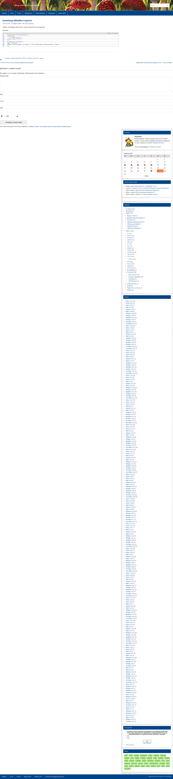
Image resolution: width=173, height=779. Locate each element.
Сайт (1, 108)
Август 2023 (129, 375)
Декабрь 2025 (130, 317)
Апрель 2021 (129, 433)
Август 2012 (129, 645)
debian (140, 763)
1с (126, 755)
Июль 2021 (129, 427)
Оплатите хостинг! (155, 147)
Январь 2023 (130, 389)
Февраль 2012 (130, 657)
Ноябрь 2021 (130, 418)
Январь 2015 (130, 587)
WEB (26, 23)
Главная (4, 13)
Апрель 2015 (129, 581)
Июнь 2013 (129, 624)
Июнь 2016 (129, 552)
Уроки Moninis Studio (133, 288)
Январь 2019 (130, 488)
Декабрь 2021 (130, 416)
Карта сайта (62, 13)
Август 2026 (129, 301)
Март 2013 (129, 631)
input (143, 765)
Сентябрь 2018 (130, 497)
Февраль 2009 (130, 696)
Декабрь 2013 (130, 614)
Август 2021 (129, 424)
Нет (128, 738)
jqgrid (144, 760)
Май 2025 (129, 332)
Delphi (129, 248)
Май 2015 (129, 579)
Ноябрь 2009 (130, 692)
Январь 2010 (130, 688)
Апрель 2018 (130, 507)
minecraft (162, 763)
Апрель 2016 (130, 556)
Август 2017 (129, 523)
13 (144, 165)
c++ (126, 765)
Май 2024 (129, 357)
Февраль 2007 (130, 711)
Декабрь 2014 (130, 589)
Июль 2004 (129, 715)
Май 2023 (129, 381)
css (158, 765)
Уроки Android (40, 13)
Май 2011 (128, 668)
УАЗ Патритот (132, 281)
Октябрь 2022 (130, 396)
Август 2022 (129, 400)
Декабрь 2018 (130, 490)
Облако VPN (38, 776)
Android (129, 236)
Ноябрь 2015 (130, 567)
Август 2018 (129, 499)
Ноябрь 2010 (130, 678)
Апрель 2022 (130, 408)
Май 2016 (129, 554)
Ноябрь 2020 (130, 443)
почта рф (134, 763)
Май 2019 (129, 480)
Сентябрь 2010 (130, 682)
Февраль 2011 (130, 672)
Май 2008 (129, 701)
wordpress (150, 760)
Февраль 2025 (130, 338)
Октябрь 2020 (130, 445)
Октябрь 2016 (130, 544)
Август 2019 (129, 474)
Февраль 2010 (130, 686)
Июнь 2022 (129, 404)
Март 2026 (129, 311)
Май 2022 (129, 406)
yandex (153, 765)
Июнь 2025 (129, 330)
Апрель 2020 (130, 457)
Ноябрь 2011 (129, 663)
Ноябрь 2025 (130, 319)
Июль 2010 (129, 684)
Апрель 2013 (129, 628)
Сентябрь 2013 (130, 618)
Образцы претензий (133, 228)
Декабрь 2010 (130, 676)
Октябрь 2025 (130, 322)
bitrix (128, 242)
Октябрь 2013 (130, 616)
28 (151, 171)
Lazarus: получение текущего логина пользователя (153, 188)
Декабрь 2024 (130, 342)
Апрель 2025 (130, 334)
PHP (128, 262)
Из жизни (30, 23)
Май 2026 (129, 307)
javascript (143, 755)
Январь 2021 (130, 439)
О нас (12, 13)
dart (155, 757)
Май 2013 (129, 626)
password (36, 58)
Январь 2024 (130, 365)
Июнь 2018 (129, 503)
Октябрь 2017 (130, 519)
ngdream (128, 188)
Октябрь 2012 (130, 641)
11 (131, 165)
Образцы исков (132, 226)
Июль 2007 (129, 707)
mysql (136, 755)
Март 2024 (129, 361)
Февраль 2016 (130, 560)
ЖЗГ (7, 5)
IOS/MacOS (131, 252)
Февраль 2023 (130, 387)
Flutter (129, 250)
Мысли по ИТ (132, 275)
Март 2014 (129, 608)
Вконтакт (161, 143)
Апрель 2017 (129, 532)
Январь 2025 (130, 340)
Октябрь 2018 (130, 495)
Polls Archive (130, 745)
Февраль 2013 (130, 633)
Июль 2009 (129, 694)
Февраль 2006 (130, 713)
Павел (128, 231)
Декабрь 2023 (130, 367)
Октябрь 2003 (130, 721)
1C (128, 233)
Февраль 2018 (130, 511)
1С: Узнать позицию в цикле (149, 194)
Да (128, 736)
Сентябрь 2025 (130, 324)
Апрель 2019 (130, 482)
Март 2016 (129, 558)
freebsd (163, 755)
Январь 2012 (130, 659)
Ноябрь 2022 (130, 394)
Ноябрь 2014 (130, 591)
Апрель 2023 (130, 383)
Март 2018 (129, 509)
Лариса (128, 213)
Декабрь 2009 (130, 690)
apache (129, 238)
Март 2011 (129, 670)
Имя (1, 94)
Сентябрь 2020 (130, 447)
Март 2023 (129, 385)
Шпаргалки (51, 13)
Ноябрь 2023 (130, 369)
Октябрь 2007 (130, 705)
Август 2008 (129, 698)
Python (129, 264)
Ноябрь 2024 (130, 344)
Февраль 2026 (130, 313)
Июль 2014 (129, 600)
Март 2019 (129, 484)
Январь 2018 (130, 513)
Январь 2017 (130, 538)
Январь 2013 (130, 635)
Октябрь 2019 (130, 470)
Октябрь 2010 (130, 680)
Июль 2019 (129, 476)
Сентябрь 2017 (130, 521)
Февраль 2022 (130, 412)
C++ (128, 244)
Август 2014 (129, 598)
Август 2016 (129, 548)
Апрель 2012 (129, 653)
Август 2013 (129, 620)
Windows (130, 268)
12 (138, 165)
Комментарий (4, 76)
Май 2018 (129, 505)
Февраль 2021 (130, 437)
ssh (168, 763)
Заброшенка (28, 13)
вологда (161, 757)
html (126, 760)
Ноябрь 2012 (130, 639)
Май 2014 (129, 604)
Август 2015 (129, 573)
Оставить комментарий (12, 58)
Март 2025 (129, 336)
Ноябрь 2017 (130, 517)
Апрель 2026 (130, 309)
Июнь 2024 (129, 354)
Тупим (129, 286)
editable (29, 58)
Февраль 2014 (130, 610)
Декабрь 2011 (130, 661)
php (131, 755)
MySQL (130, 259)
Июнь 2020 (129, 453)
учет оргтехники (154, 763)
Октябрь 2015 (130, 569)
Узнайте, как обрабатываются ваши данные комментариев (52, 126)
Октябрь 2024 (130, 346)
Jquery (143, 757)
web (163, 765)
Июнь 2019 (129, 478)
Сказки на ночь (132, 284)
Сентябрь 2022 (130, 398)
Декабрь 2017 (130, 515)
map (168, 765)
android (132, 760)
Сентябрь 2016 (130, 546)
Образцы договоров (133, 224)
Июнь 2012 (129, 649)
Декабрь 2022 (130, 392)
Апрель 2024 (130, 359)
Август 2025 (129, 326)
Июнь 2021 (129, 429)
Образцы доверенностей (135, 222)
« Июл (146, 176)
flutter (127, 758)
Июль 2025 (129, 328)
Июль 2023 (129, 377)
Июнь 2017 (129, 527)
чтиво (137, 757)
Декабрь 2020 (130, 441)
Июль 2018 (129, 501)
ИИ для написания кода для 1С (150, 190)
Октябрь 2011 (130, 666)
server (146, 763)
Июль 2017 (129, 526)
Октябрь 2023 (130, 371)
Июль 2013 (129, 622)
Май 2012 (129, 651)
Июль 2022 (129, 402)
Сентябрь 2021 (130, 422)
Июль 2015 (129, 575)
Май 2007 (129, 709)
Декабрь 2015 (130, 565)
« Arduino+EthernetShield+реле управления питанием (16, 62)
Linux (129, 256)
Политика (131, 279)
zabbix (131, 765)
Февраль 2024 (130, 363)
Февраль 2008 (130, 703)
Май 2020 (129, 455)
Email (2, 101)
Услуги (19, 13)
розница (127, 763)
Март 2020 (129, 460)
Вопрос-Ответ (131, 216)
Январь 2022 (130, 414)
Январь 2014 (130, 612)
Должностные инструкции (135, 218)
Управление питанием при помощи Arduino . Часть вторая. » (154, 62)
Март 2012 (129, 655)
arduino (129, 240)
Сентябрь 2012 (130, 643)
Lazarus (129, 254)
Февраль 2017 (130, 536)
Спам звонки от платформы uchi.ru (146, 186)
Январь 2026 (130, 315)
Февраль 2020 (130, 462)
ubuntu (149, 757)
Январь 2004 (130, 719)
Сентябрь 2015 (130, 571)
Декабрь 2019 (130, 466)
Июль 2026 (129, 303)
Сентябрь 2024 (130, 348)
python (156, 755)
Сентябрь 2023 (130, 373)
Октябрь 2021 (130, 420)
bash (148, 765)
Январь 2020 (130, 464)
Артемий (128, 211)
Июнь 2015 (129, 577)
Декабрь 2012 (130, 637)
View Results (147, 743)
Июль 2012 (129, 647)
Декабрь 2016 (130, 540)
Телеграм (155, 143)
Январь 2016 (130, 563)
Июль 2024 (129, 352)
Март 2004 (129, 717)
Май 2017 (129, 530)
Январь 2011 (129, 674)
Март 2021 (129, 435)
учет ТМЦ (128, 768)
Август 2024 (129, 350)
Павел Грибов (17, 23)
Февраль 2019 (130, 486)
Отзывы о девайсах (134, 277)
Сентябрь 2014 (130, 596)
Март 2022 (129, 410)
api (163, 760)
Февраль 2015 (130, 585)
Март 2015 (129, 583)
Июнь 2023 (129, 379)
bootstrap (24, 58)
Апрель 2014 (129, 606)
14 (151, 165)
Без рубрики (131, 270)
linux (150, 755)
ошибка (138, 760)
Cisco (128, 246)
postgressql (129, 209)
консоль (158, 760)
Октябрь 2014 (130, 593)
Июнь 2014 (129, 602)
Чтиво (129, 290)
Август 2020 (129, 449)
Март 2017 (129, 534)
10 (125, 165)
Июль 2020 (129, 451)
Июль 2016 (129, 550)
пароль (41, 58)
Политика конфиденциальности (54, 776)
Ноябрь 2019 (130, 468)
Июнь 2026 (129, 305)
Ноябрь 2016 (130, 542)
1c (132, 758)
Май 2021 (129, 431)
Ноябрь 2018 (130, 493)
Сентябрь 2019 (130, 472)
